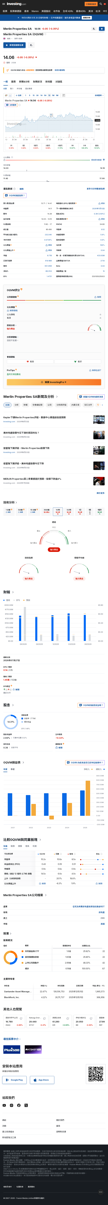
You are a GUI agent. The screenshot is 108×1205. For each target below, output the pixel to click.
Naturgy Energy (35, 1018)
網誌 (4, 1120)
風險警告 (31, 1187)
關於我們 (60, 1120)
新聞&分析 (24, 81)
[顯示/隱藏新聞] (63, 95)
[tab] (9, 511)
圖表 (13, 81)
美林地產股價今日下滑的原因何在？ (21, 432)
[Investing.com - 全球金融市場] (16, 4)
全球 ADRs (68, 11)
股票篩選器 (15, 11)
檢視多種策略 (60, 70)
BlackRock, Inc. (11, 997)
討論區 (59, 81)
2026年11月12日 (98, 209)
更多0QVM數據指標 (96, 188)
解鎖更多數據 (96, 160)
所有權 (19, 89)
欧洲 (98, 11)
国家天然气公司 (12, 1018)
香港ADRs (81, 11)
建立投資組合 (8, 1131)
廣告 (58, 1126)
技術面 (48, 81)
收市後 (56, 11)
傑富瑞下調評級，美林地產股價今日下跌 (23, 463)
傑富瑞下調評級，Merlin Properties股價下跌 (26, 448)
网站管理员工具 (9, 1137)
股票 (5, 11)
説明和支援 (61, 1131)
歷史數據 (28, 89)
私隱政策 (19, 1187)
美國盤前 (45, 11)
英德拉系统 (56, 1018)
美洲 (90, 11)
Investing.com (9, 422)
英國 (103, 924)
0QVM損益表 (12, 762)
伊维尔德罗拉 (81, 1018)
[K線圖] (6, 95)
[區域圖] (10, 95)
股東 (6, 933)
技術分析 (9, 502)
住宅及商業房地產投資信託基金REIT (89, 906)
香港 (26, 11)
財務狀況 (37, 81)
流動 (4, 1126)
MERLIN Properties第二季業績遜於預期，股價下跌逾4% (32, 478)
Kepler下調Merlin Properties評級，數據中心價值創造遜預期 (34, 417)
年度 (5, 769)
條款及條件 (7, 1187)
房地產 (102, 912)
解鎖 (44, 883)
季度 (13, 769)
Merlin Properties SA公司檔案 (23, 895)
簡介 (12, 89)
